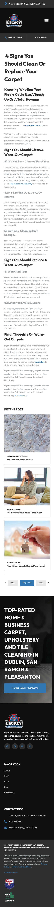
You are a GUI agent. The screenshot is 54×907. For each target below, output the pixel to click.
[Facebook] (7, 746)
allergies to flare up (33, 125)
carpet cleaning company (20, 183)
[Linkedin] (22, 746)
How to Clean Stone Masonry (20, 459)
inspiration (40, 362)
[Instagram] (30, 746)
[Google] (15, 746)
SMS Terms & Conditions (22, 867)
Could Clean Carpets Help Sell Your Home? (26, 566)
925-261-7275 (21, 395)
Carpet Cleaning (13, 509)
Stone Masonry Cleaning (17, 456)
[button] (46, 20)
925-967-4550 (10, 872)
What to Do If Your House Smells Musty (24, 512)
